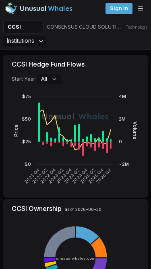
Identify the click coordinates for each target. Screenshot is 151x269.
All (44, 78)
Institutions (20, 40)
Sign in (119, 8)
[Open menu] (142, 8)
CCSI (14, 27)
